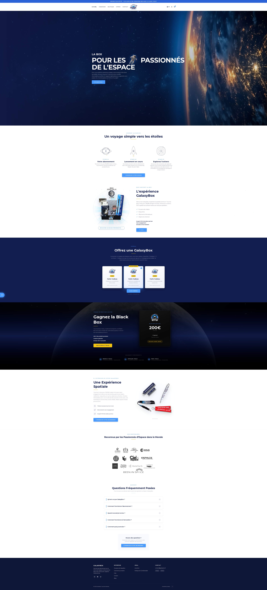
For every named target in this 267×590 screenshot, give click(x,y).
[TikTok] (101, 577)
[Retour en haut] (172, 586)
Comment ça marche (119, 570)
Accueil (94, 6)
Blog (115, 578)
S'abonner (102, 6)
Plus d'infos (133, 290)
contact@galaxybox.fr (160, 568)
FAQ (115, 573)
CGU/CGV (137, 568)
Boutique (111, 6)
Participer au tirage (102, 345)
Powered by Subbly (166, 586)
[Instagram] (94, 577)
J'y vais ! (141, 228)
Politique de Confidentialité (141, 570)
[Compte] (171, 7)
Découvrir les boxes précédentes (111, 228)
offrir (118, 6)
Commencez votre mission (133, 175)
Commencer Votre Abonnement (106, 419)
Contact (125, 6)
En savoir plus (98, 82)
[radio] (112, 275)
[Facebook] (98, 577)
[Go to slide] (152, 418)
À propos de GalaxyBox (119, 568)
